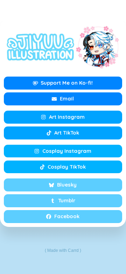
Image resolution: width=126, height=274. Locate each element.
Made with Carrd (63, 250)
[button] (63, 83)
